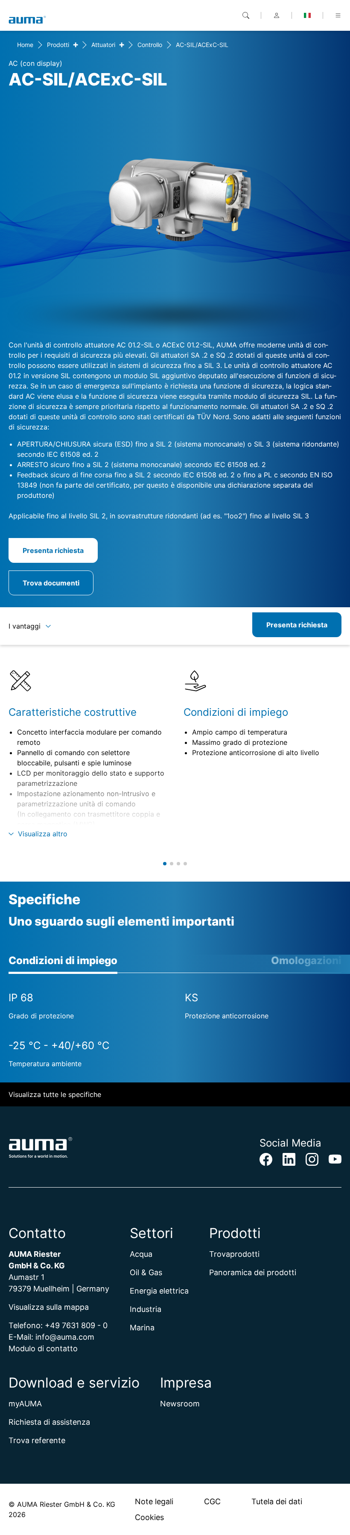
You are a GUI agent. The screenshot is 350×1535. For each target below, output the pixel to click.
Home (25, 44)
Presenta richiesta (53, 550)
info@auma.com (64, 1336)
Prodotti (58, 44)
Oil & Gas (146, 1272)
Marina (142, 1327)
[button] (164, 863)
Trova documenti (51, 583)
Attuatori (103, 44)
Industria (145, 1309)
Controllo (149, 44)
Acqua (141, 1254)
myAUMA (25, 1403)
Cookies (149, 1517)
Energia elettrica (159, 1290)
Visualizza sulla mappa (49, 1307)
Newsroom (180, 1403)
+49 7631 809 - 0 (76, 1325)
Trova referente (37, 1440)
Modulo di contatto (43, 1348)
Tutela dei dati (276, 1501)
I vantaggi (25, 626)
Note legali (154, 1501)
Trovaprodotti (234, 1254)
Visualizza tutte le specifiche (55, 1094)
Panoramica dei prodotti (252, 1272)
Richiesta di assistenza (49, 1421)
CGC (212, 1501)
